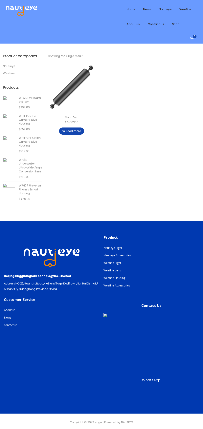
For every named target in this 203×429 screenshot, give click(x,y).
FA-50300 (71, 122)
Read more (73, 131)
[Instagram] (121, 393)
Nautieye (9, 66)
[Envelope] (159, 393)
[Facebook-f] (108, 393)
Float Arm (71, 117)
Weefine (9, 73)
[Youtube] (134, 393)
